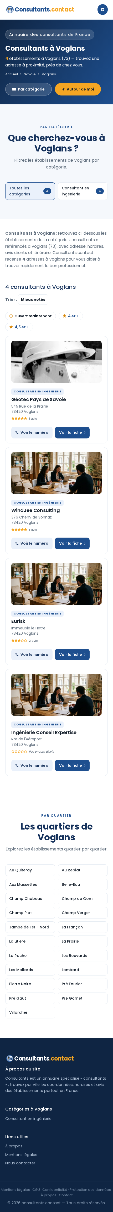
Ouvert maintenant (33, 316)
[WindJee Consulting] (56, 473)
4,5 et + (22, 327)
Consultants (44, 9)
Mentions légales (21, 1154)
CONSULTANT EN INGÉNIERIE (37, 391)
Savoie (30, 74)
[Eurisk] (56, 584)
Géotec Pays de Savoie (38, 399)
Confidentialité (54, 1189)
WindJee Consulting (35, 510)
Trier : (11, 299)
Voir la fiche (70, 432)
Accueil (11, 74)
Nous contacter (20, 1163)
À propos (14, 1146)
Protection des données (90, 1189)
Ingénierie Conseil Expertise (43, 732)
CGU (36, 1189)
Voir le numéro (34, 432)
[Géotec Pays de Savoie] (56, 362)
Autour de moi (80, 89)
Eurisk (18, 621)
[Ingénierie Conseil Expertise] (56, 695)
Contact (66, 1195)
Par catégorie (31, 89)
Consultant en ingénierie (28, 1118)
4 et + (73, 316)
